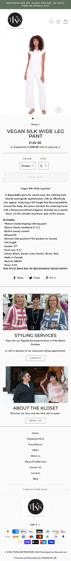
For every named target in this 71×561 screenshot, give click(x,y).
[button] (35, 147)
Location (35, 473)
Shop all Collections (35, 461)
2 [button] (36, 119)
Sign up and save (35, 489)
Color (27, 158)
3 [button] (39, 119)
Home (34, 124)
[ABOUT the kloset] (35, 384)
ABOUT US (35, 420)
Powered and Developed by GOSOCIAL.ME (35, 557)
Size (43, 158)
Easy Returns (35, 444)
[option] (35, 4)
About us (35, 455)
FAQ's (35, 450)
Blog (35, 478)
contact (35, 358)
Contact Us (35, 467)
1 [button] (33, 119)
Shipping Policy (35, 438)
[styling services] (35, 312)
